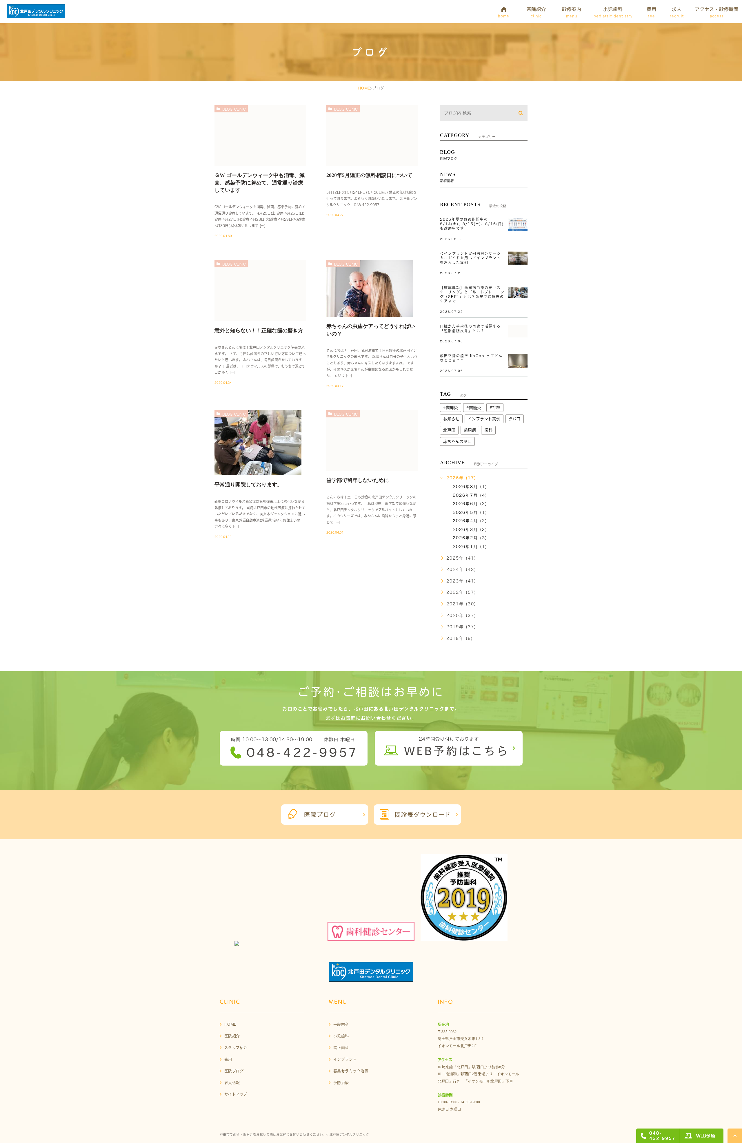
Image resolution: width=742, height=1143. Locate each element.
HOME (364, 88)
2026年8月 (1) (470, 487)
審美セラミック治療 (351, 1071)
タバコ (515, 419)
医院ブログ (234, 1071)
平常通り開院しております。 (248, 484)
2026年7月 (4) (470, 495)
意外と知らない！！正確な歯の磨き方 (258, 330)
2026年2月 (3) (470, 538)
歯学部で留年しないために (357, 480)
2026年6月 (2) (470, 504)
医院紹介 (232, 1036)
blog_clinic (234, 109)
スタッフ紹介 (236, 1047)
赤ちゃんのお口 (457, 441)
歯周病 (470, 430)
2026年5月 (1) (470, 512)
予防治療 (341, 1082)
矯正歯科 (341, 1047)
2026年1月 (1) (470, 547)
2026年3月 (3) (470, 529)
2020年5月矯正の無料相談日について (369, 175)
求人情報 (232, 1082)
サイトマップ (235, 1094)
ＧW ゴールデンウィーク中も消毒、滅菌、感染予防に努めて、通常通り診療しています (259, 182)
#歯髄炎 (473, 408)
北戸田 (449, 430)
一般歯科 (341, 1024)
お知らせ (451, 419)
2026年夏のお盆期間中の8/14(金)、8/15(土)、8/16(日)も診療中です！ (472, 224)
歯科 (488, 430)
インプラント (345, 1059)
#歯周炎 (450, 408)
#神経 (495, 408)
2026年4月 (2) (470, 521)
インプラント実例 (484, 419)
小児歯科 (341, 1036)
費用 (228, 1059)
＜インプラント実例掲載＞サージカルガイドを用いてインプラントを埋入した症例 (470, 258)
